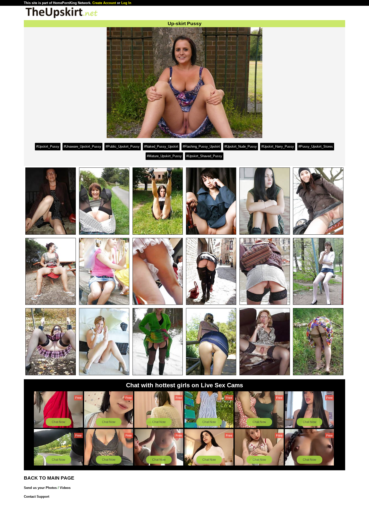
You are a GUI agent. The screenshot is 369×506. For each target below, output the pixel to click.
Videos (65, 488)
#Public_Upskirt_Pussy (123, 146)
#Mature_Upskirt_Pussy (164, 156)
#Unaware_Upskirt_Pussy (82, 146)
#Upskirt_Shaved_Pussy (204, 156)
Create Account (104, 3)
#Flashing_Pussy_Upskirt (201, 146)
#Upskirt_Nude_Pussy (240, 146)
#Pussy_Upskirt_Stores (315, 146)
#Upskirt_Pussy (47, 146)
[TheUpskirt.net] (61, 18)
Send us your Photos (40, 488)
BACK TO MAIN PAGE (49, 478)
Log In (126, 3)
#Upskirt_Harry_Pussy (277, 146)
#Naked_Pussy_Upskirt (161, 146)
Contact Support (36, 496)
